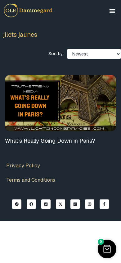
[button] (112, 11)
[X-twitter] (60, 204)
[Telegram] (16, 204)
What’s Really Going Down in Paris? (50, 140)
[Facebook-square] (46, 204)
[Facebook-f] (104, 204)
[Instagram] (89, 204)
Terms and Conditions (30, 180)
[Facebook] (31, 204)
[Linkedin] (75, 204)
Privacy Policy (23, 165)
